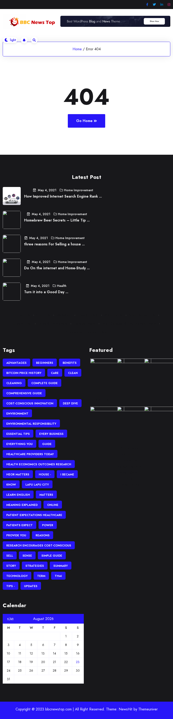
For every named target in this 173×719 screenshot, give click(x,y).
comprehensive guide (24, 393)
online (52, 505)
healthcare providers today (30, 454)
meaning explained (22, 505)
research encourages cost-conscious (38, 545)
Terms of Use (21, 323)
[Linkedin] (161, 5)
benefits (70, 363)
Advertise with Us (141, 315)
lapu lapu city (37, 484)
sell (9, 555)
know (11, 484)
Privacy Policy (87, 315)
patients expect (19, 525)
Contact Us (21, 315)
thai (58, 576)
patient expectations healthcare (34, 515)
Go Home (84, 120)
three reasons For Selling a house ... (54, 244)
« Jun (10, 618)
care (55, 373)
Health (61, 285)
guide (47, 444)
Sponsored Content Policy (86, 332)
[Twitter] (154, 5)
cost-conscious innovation (29, 403)
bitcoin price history (23, 373)
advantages (16, 363)
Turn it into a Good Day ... (46, 292)
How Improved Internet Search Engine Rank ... (63, 196)
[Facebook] (147, 5)
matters (46, 495)
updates (30, 586)
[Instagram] (169, 5)
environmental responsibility (31, 424)
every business (51, 434)
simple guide (51, 555)
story (11, 566)
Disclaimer (63, 315)
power (47, 525)
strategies (34, 566)
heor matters (17, 474)
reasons (43, 535)
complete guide (44, 383)
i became (67, 474)
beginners (44, 363)
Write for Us (112, 315)
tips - (10, 586)
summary (60, 566)
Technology (17, 576)
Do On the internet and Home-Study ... (57, 268)
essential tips (18, 434)
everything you (19, 444)
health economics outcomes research (38, 464)
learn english (18, 495)
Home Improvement (78, 190)
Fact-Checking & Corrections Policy (128, 323)
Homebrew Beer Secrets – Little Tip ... (57, 220)
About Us (43, 315)
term (41, 576)
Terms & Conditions (52, 323)
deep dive (70, 403)
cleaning (14, 383)
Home (77, 49)
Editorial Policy (84, 323)
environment (17, 413)
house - (45, 474)
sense (27, 555)
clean (73, 373)
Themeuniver (148, 709)
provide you (16, 535)
